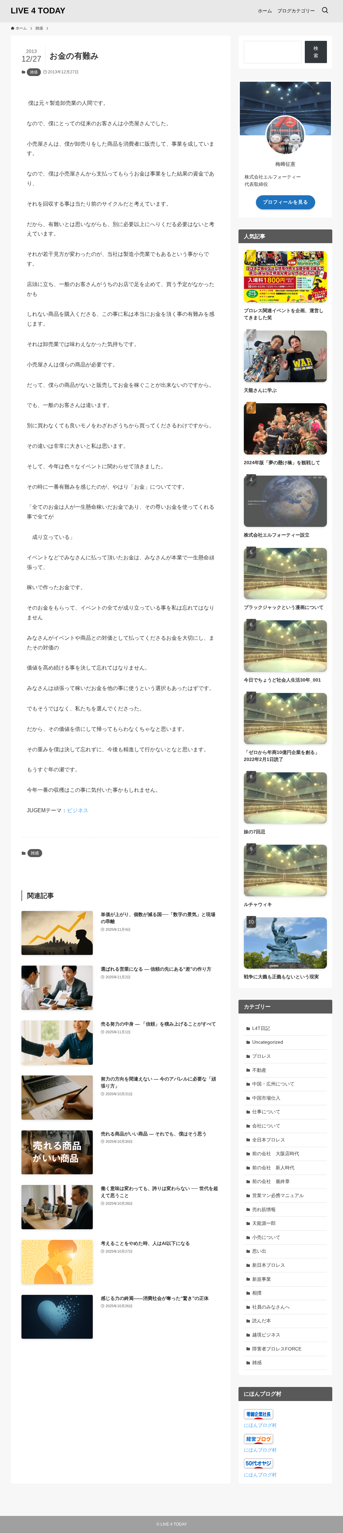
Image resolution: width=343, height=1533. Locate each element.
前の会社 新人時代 (273, 1167)
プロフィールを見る (285, 202)
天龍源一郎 (264, 1223)
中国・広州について (273, 1084)
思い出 (259, 1251)
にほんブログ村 (260, 1425)
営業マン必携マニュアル (278, 1195)
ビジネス (77, 810)
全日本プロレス (268, 1139)
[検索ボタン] (325, 10)
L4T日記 (261, 1028)
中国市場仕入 (266, 1098)
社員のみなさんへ (271, 1307)
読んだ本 (261, 1320)
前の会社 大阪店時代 (275, 1153)
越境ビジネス (266, 1334)
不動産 (259, 1070)
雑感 (34, 72)
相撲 (257, 1293)
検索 (316, 52)
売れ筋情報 (264, 1209)
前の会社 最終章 (271, 1181)
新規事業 (261, 1279)
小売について (266, 1237)
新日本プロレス (268, 1265)
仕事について (266, 1111)
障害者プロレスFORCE (276, 1348)
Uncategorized (267, 1042)
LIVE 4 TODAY (38, 11)
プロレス (261, 1056)
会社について (266, 1125)
